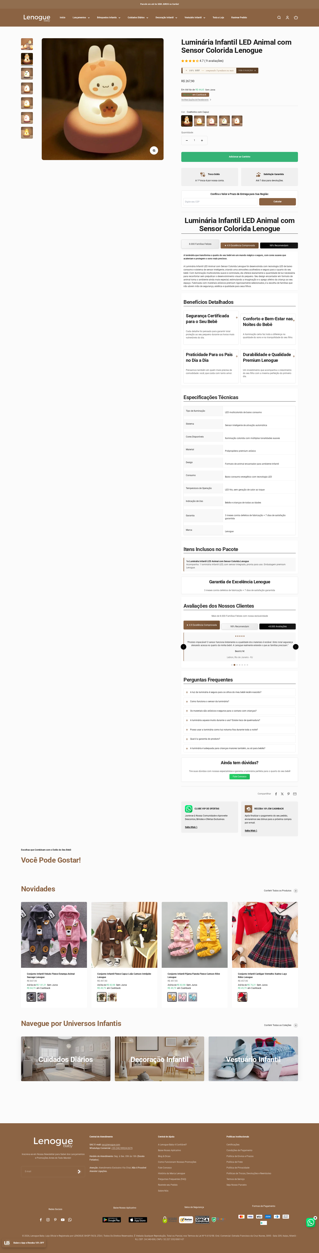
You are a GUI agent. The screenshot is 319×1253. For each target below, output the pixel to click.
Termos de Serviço (236, 1182)
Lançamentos (79, 17)
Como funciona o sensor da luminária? (209, 704)
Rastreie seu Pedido (168, 1188)
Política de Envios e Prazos (240, 1159)
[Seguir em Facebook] (41, 1223)
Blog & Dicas (164, 1159)
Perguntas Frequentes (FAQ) (172, 1182)
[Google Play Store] (112, 1222)
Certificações (233, 1147)
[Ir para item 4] (27, 89)
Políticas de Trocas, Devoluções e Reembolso (249, 1176)
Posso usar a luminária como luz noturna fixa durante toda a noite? (224, 732)
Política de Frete (235, 1165)
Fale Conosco (239, 779)
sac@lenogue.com (111, 1147)
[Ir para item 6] (27, 118)
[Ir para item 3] (27, 74)
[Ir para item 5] (27, 103)
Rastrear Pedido (239, 17)
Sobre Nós (163, 1193)
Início (62, 17)
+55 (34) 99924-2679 (122, 1151)
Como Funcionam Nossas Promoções (177, 1165)
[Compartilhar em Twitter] (282, 797)
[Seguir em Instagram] (48, 1223)
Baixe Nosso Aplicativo (169, 1153)
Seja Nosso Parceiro (237, 1188)
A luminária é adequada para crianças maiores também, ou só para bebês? (227, 751)
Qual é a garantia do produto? (205, 742)
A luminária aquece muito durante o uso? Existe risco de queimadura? (225, 723)
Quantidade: (187, 132)
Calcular (278, 201)
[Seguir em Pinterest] (55, 1223)
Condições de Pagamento (239, 1153)
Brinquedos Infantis (107, 17)
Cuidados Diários (136, 17)
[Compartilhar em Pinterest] (288, 797)
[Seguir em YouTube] (63, 1223)
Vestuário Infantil (193, 17)
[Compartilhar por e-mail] (295, 797)
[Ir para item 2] (27, 59)
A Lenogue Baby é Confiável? (172, 1147)
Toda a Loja (218, 17)
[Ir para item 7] (27, 133)
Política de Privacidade (238, 1171)
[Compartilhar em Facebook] (276, 797)
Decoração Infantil (165, 17)
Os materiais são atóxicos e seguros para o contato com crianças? (223, 714)
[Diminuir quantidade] (186, 140)
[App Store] (138, 1222)
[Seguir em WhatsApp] (70, 1223)
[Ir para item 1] (27, 44)
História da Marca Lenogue (171, 1176)
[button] (212, 70)
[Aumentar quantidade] (202, 140)
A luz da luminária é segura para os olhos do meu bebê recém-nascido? (225, 695)
